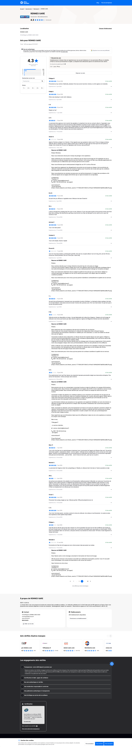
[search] (42, 81)
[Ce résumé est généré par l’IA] (65, 64)
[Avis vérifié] (105, 81)
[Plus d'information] (37, 726)
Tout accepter (109, 743)
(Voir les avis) (48, 19)
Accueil (22, 8)
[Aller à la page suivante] (90, 581)
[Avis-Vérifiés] (24, 2)
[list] (66, 646)
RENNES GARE (44, 8)
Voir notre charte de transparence (30, 728)
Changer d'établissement (105, 28)
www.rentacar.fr (26, 618)
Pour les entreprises (106, 2)
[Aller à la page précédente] (70, 581)
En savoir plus (64, 51)
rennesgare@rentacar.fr (28, 616)
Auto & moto (29, 8)
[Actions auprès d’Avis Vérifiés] (111, 86)
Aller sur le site (29, 624)
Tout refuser (99, 743)
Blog (98, 2)
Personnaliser (90, 743)
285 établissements (43, 16)
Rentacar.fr (36, 8)
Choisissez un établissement (78, 618)
